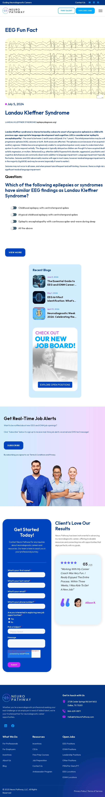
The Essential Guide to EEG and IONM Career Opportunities (61, 283)
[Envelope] (89, 2)
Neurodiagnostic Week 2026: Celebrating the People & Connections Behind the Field (61, 315)
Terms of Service (95, 791)
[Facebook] (98, 2)
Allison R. (90, 602)
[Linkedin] (94, 2)
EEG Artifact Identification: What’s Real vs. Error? (60, 299)
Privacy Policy (80, 791)
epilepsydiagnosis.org (46, 122)
